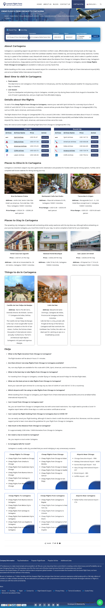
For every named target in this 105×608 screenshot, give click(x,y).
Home (39, 4)
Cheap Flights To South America (29, 16)
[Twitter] (40, 605)
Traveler (81, 37)
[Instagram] (44, 605)
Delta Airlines (18, 142)
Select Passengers (81, 33)
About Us (47, 4)
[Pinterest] (49, 605)
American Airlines (20, 146)
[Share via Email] (59, 543)
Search (95, 36)
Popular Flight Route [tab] (38, 560)
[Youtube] (57, 605)
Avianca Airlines (69, 150)
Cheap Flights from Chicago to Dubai (54, 458)
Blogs (55, 4)
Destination (32, 33)
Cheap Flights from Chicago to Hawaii (54, 467)
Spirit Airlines (18, 137)
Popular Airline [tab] (53, 560)
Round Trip (13, 30)
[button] (100, 602)
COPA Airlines (19, 150)
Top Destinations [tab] (23, 560)
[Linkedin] (53, 605)
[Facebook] (35, 605)
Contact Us (65, 4)
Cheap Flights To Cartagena (65, 16)
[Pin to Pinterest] (57, 543)
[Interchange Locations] (29, 37)
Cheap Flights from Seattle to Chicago (21, 458)
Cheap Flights (14, 16)
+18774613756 (78, 4)
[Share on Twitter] (55, 543)
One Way (24, 30)
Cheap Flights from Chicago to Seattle (54, 470)
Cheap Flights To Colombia (48, 16)
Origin (7, 33)
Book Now (45, 137)
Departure (56, 33)
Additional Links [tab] (66, 560)
